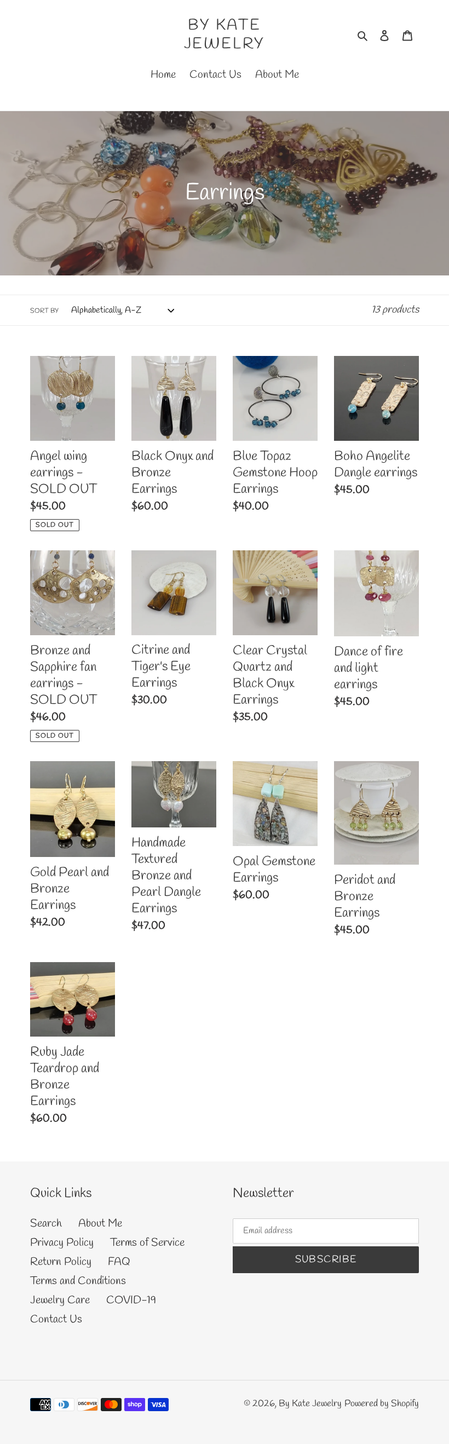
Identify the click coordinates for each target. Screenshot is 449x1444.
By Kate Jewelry (225, 34)
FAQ (119, 1262)
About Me (100, 1223)
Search (46, 1223)
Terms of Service (147, 1242)
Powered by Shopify (381, 1403)
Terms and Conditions (78, 1281)
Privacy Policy (62, 1242)
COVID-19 (131, 1300)
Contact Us (56, 1319)
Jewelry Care (60, 1300)
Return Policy (60, 1262)
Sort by (44, 311)
